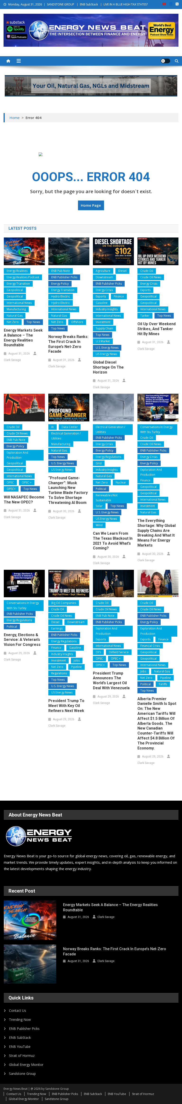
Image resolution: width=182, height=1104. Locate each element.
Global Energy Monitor (26, 1064)
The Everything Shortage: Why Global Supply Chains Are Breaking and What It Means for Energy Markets (156, 532)
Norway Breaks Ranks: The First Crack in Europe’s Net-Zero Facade (68, 344)
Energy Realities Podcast (23, 277)
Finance (119, 296)
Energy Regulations (108, 457)
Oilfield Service (119, 652)
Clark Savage (12, 360)
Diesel (122, 271)
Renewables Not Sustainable (107, 497)
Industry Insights (107, 309)
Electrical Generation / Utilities (66, 436)
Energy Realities (17, 271)
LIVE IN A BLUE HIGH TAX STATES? (126, 4)
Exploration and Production (17, 455)
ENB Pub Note (60, 271)
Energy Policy (60, 284)
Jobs (77, 660)
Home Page (91, 205)
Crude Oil (146, 271)
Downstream (104, 277)
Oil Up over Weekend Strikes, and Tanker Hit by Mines (156, 329)
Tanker (145, 316)
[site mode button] (165, 61)
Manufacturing (16, 309)
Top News (33, 322)
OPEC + (27, 482)
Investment (103, 322)
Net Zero (13, 322)
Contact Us (17, 1010)
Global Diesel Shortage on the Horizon (108, 367)
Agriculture (103, 271)
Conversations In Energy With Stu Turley (156, 429)
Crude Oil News (150, 277)
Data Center (70, 427)
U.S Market (103, 341)
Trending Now (20, 1019)
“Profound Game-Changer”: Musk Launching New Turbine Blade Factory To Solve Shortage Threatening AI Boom (68, 490)
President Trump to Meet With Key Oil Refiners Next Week (66, 705)
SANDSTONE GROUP (60, 4)
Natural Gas (15, 316)
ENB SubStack (89, 4)
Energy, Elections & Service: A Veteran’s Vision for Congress (22, 640)
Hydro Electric (60, 296)
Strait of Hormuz (22, 1055)
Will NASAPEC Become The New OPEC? (24, 499)
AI (52, 427)
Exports (101, 296)
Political (101, 489)
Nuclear (121, 482)
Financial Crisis (150, 646)
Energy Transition (18, 284)
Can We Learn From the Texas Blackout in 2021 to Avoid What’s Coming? (112, 540)
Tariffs (163, 684)
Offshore (77, 322)
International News (19, 303)
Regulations (59, 673)
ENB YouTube (20, 1046)
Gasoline (102, 303)
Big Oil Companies (63, 603)
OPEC (10, 482)
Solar (99, 506)
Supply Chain (104, 328)
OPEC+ (11, 489)
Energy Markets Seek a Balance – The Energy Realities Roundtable (23, 337)
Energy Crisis (104, 290)
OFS (98, 652)
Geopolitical (15, 290)
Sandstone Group (22, 1073)
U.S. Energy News (107, 348)
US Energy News (106, 354)
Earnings (57, 628)
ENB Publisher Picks (64, 277)
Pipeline (76, 667)
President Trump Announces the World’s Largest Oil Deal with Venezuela (111, 680)
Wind (99, 525)
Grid (99, 463)
